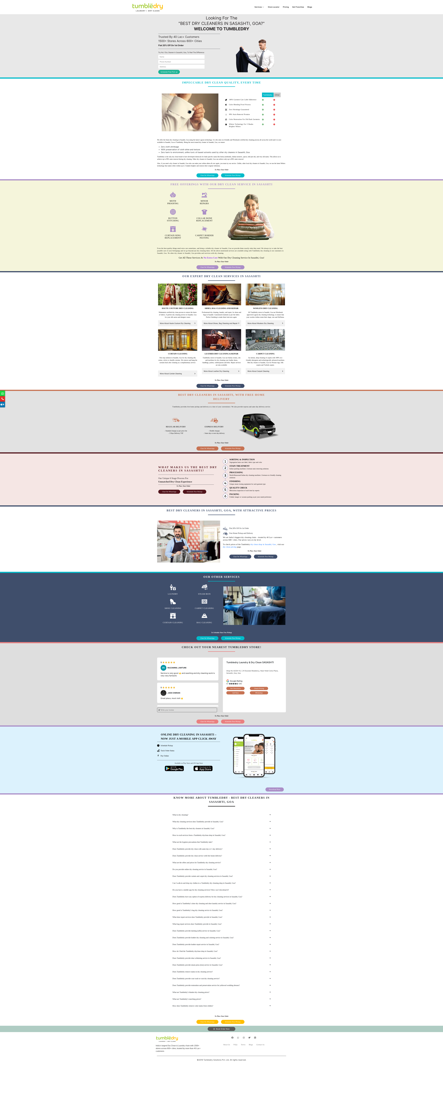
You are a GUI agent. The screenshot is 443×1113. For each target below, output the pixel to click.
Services (258, 7)
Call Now (235, 693)
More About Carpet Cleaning (258, 371)
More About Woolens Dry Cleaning (261, 323)
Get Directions (235, 688)
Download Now (274, 789)
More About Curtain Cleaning (171, 374)
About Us (226, 1045)
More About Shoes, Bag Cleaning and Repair (221, 323)
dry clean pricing (229, 547)
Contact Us (260, 1045)
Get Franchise (298, 7)
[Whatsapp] (238, 1038)
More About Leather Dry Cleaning (216, 371)
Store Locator (273, 7)
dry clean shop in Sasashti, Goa (263, 544)
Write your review (167, 710)
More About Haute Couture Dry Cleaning (175, 323)
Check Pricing (259, 688)
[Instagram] (244, 1038)
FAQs (235, 1045)
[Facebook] (232, 1038)
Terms (243, 1045)
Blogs (309, 7)
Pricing (286, 7)
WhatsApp (259, 693)
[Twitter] (249, 1038)
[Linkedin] (255, 1038)
